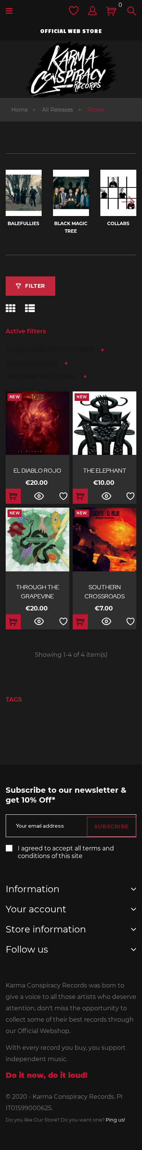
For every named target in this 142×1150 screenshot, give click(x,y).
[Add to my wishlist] (63, 496)
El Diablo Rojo (37, 471)
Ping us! (115, 1120)
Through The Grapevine (37, 591)
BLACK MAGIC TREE (70, 227)
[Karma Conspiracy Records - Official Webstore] (71, 69)
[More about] (9, 721)
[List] (30, 309)
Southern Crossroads (104, 591)
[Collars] (118, 193)
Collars (118, 223)
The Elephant (104, 471)
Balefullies (23, 223)
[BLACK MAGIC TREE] (71, 193)
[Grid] (11, 309)
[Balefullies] (24, 193)
